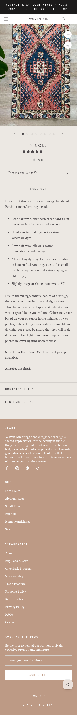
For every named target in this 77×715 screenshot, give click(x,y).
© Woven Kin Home (38, 704)
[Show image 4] (36, 134)
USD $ (36, 696)
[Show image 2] (27, 134)
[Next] (62, 134)
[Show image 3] (32, 134)
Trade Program (15, 584)
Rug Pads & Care (20, 402)
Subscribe (38, 674)
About (9, 553)
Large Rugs (12, 491)
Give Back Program (18, 568)
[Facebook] (7, 468)
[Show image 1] (23, 134)
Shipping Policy (15, 591)
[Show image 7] (50, 134)
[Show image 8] (54, 134)
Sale (8, 529)
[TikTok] (37, 468)
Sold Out (38, 188)
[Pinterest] (27, 468)
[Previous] (14, 134)
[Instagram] (17, 468)
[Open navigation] (6, 19)
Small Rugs (12, 506)
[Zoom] (68, 34)
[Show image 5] (41, 134)
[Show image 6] (45, 134)
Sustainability (19, 389)
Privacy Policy (14, 607)
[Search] (64, 19)
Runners (10, 514)
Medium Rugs (14, 498)
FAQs (9, 614)
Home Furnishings (17, 521)
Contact (10, 622)
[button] (33, 151)
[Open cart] (71, 19)
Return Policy (14, 599)
